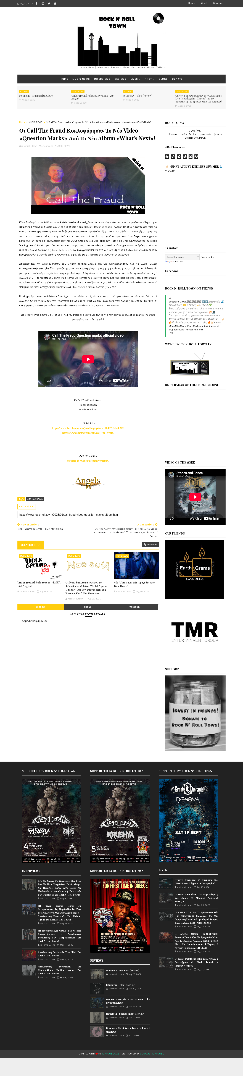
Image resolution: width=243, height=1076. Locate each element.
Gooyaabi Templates (152, 1054)
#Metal (212, 326)
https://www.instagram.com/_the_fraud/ (88, 432)
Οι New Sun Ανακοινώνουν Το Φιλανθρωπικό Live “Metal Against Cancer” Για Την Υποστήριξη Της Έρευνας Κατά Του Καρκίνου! (198, 98)
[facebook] (36, 3)
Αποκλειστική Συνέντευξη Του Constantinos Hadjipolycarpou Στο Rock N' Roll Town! (59, 970)
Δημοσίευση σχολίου (34, 621)
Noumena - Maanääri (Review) (36, 95)
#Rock (205, 326)
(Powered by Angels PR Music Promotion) (88, 460)
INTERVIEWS (102, 78)
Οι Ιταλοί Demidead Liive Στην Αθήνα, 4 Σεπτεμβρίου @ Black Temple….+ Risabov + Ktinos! (196, 962)
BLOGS (163, 78)
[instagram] (42, 3)
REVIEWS (120, 78)
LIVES (134, 78)
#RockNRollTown (177, 326)
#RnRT (217, 322)
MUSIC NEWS (81, 78)
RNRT (148, 78)
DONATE (177, 78)
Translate (177, 261)
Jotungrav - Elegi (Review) (137, 95)
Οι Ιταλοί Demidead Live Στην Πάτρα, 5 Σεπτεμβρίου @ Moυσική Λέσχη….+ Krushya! (196, 898)
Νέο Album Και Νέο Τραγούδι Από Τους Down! (134, 584)
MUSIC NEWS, (63, 146)
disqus (87, 607)
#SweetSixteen (194, 326)
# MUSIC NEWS (35, 499)
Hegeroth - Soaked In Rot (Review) (125, 1013)
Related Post (30, 545)
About (203, 3)
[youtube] (55, 3)
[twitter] (49, 3)
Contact (218, 3)
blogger (40, 607)
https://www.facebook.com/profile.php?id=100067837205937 (88, 428)
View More (152, 544)
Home (191, 3)
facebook (134, 607)
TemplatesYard (111, 1054)
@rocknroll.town (177, 301)
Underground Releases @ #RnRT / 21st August (92, 97)
